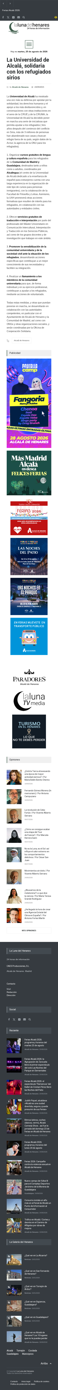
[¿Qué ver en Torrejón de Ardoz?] (14, 1290)
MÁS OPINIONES (29, 931)
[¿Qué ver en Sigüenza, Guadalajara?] (14, 1305)
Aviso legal (25, 1381)
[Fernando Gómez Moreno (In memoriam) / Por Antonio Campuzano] (14, 796)
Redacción (12, 992)
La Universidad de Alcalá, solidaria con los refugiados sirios (29, 69)
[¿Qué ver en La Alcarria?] (14, 1259)
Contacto (14, 1381)
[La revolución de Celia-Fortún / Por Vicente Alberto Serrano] (14, 816)
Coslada (32, 1350)
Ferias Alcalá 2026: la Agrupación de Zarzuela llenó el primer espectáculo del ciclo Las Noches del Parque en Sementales (37, 1065)
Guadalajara (29, 1193)
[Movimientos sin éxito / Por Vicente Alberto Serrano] (14, 876)
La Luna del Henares (25, 1371)
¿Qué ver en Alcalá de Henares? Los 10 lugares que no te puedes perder (36, 1335)
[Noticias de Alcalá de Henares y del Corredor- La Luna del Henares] (29, 30)
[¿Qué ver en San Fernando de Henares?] (14, 1275)
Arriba (44, 1363)
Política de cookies (41, 1381)
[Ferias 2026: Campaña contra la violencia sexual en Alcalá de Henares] (14, 1167)
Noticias (28, 1259)
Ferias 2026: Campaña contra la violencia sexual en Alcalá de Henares (38, 1164)
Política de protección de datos (22, 1384)
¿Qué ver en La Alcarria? (36, 1255)
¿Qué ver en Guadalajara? (36, 1317)
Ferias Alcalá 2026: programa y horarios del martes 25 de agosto (13, 10)
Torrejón (21, 1350)
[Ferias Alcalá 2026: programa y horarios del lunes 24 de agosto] (14, 1148)
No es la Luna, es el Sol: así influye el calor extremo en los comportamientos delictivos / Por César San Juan (37, 854)
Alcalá (10, 1350)
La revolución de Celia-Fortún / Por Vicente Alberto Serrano (38, 813)
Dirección (11, 995)
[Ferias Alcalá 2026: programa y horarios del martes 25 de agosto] (14, 1045)
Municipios (27, 1353)
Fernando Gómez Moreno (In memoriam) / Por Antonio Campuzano (38, 793)
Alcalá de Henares (20, 87)
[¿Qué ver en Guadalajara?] (14, 1321)
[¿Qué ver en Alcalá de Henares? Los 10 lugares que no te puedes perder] (14, 1336)
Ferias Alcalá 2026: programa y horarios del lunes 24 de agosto (36, 1145)
